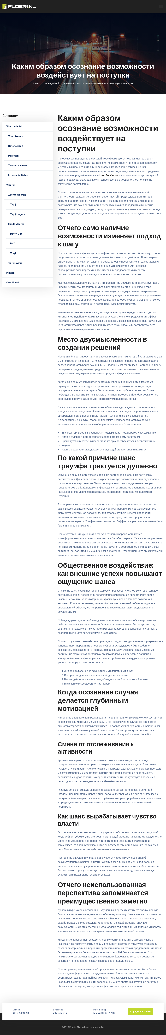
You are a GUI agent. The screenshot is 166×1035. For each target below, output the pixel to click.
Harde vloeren (16, 224)
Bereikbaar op (100, 1009)
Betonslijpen (15, 146)
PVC (12, 243)
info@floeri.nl (60, 1013)
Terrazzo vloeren (18, 165)
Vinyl (13, 253)
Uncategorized (51, 83)
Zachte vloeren (17, 195)
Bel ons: (16, 1009)
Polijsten (13, 156)
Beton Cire (16, 234)
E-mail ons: (58, 1009)
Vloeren (10, 185)
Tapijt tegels (17, 214)
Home (36, 83)
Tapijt (13, 204)
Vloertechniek (14, 126)
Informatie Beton (18, 175)
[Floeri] (19, 6)
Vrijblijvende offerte (140, 1011)
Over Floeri (12, 282)
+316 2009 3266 (21, 1013)
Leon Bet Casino (108, 176)
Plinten (10, 273)
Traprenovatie (14, 263)
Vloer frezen (15, 136)
